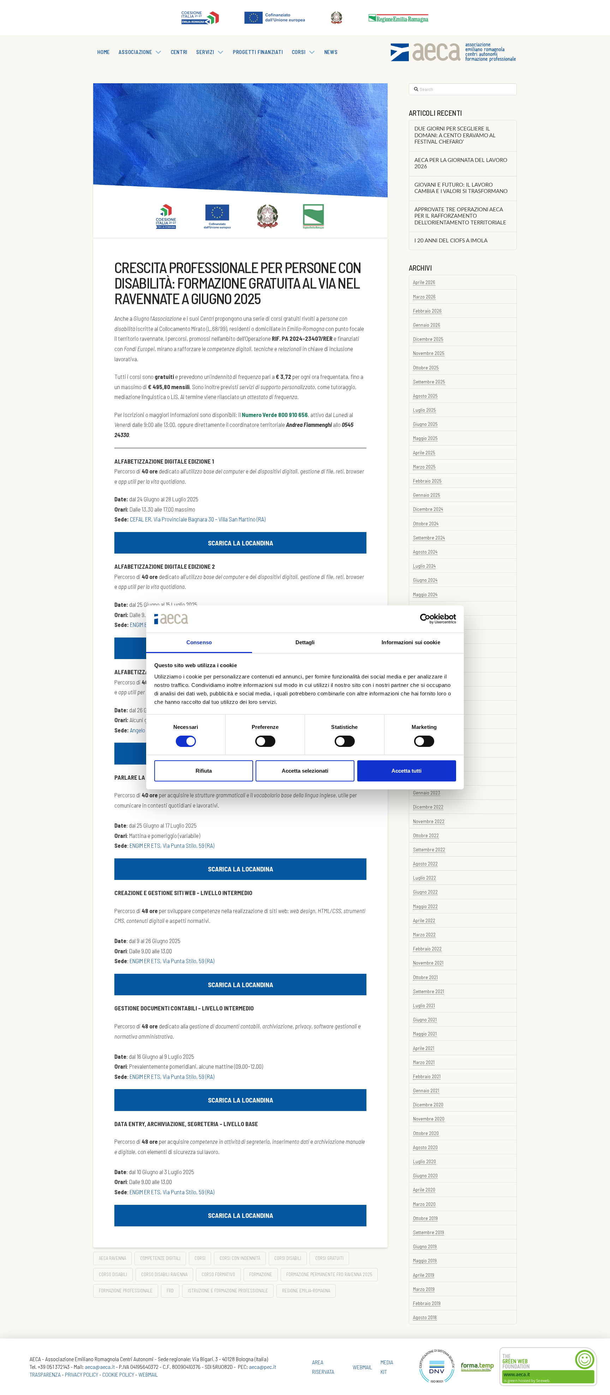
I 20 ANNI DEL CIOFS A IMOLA (451, 240)
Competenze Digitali (160, 1258)
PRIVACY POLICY (81, 1374)
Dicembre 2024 (428, 509)
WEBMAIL (148, 1374)
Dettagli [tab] (305, 642)
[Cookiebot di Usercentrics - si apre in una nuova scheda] (425, 619)
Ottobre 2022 (426, 835)
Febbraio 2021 (427, 1076)
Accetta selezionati (305, 771)
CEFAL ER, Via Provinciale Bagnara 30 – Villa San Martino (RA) (197, 519)
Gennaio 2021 (426, 1090)
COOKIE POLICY (118, 1374)
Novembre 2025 (428, 353)
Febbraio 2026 (427, 311)
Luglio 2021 (424, 1005)
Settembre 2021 (428, 991)
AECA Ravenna (112, 1258)
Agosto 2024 (425, 552)
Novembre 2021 (428, 963)
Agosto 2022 (425, 863)
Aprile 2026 (424, 282)
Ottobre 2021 (425, 977)
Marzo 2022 (424, 934)
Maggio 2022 (425, 906)
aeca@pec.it (262, 1366)
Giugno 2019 (425, 1246)
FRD (170, 1290)
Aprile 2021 (423, 1048)
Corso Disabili (113, 1274)
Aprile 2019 (423, 1275)
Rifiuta (204, 771)
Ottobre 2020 (426, 1133)
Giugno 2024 (425, 580)
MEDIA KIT (387, 1367)
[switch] (265, 741)
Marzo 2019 (424, 1289)
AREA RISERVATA (323, 1367)
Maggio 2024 (425, 594)
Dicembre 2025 (428, 339)
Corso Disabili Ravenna (164, 1274)
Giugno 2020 (425, 1175)
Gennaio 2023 (426, 793)
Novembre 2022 (428, 821)
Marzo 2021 (424, 1062)
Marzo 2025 (424, 467)
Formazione (260, 1274)
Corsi (200, 1258)
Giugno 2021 (425, 1019)
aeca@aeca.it (100, 1366)
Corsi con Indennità (240, 1258)
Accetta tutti (406, 771)
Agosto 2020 (425, 1147)
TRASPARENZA (45, 1374)
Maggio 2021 (425, 1034)
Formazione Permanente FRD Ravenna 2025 (329, 1274)
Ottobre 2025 (426, 367)
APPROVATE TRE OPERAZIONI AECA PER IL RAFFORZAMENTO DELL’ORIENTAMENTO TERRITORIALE (460, 216)
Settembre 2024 (429, 538)
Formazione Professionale (125, 1290)
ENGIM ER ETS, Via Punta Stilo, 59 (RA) (172, 845)
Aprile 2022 (424, 920)
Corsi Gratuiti (329, 1258)
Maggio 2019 (425, 1260)
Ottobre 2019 (425, 1218)
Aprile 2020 (424, 1189)
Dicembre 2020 (428, 1104)
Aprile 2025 (424, 452)
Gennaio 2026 (426, 325)
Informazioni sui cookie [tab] (411, 642)
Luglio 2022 (424, 878)
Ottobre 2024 (425, 523)
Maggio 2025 (425, 438)
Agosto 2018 (425, 1317)
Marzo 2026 (424, 297)
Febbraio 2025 (427, 481)
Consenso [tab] (199, 642)
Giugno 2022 (425, 892)
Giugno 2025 (425, 424)
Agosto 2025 (425, 396)
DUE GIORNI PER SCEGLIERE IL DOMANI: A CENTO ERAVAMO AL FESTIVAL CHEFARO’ (455, 135)
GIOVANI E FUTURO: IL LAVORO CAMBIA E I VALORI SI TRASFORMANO (461, 188)
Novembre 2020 (428, 1119)
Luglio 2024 (424, 566)
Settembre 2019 (428, 1232)
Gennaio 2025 (426, 495)
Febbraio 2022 (427, 949)
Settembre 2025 (429, 382)
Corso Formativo (218, 1274)
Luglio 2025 (424, 410)
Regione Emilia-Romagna (306, 1290)
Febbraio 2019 (427, 1303)
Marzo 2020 (424, 1204)
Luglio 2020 (424, 1161)
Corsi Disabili (287, 1258)
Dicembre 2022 (428, 807)
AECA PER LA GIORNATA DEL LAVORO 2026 (460, 164)
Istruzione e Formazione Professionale (228, 1290)
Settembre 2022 (429, 849)
